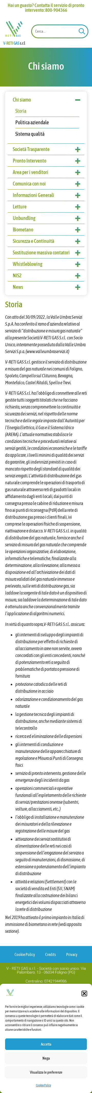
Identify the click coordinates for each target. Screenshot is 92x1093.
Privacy (71, 954)
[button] (84, 993)
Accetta (46, 1044)
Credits (50, 954)
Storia (20, 111)
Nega (46, 1058)
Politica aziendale (32, 122)
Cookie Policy (43, 1085)
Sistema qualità (29, 134)
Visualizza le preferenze (46, 1072)
